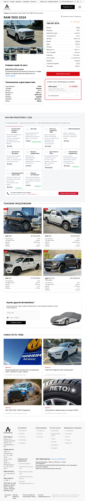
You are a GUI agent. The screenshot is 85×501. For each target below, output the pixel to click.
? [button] (57, 21)
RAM (78, 27)
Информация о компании (72, 428)
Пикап (77, 41)
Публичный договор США (26, 472)
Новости (6, 1)
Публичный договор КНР (26, 467)
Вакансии (18, 1)
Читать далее (10, 76)
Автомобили (22, 428)
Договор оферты (24, 463)
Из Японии (22, 440)
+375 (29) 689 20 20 (67, 1)
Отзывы (12, 1)
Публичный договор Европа (26, 477)
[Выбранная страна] (8, 317)
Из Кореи (22, 443)
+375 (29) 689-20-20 (31, 194)
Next (40, 33)
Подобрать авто (68, 7)
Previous (6, 33)
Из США (22, 434)
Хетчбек (54, 442)
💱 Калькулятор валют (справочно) (71, 16)
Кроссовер (55, 430)
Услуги (67, 437)
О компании (25, 1)
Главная (6, 13)
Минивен (54, 448)
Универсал (54, 445)
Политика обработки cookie (15, 496)
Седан (53, 439)
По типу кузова (55, 428)
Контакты (33, 1)
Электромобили (41, 428)
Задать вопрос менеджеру (68, 193)
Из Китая (22, 437)
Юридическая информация (22, 460)
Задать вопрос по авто (63, 74)
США (78, 63)
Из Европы (22, 430)
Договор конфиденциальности (26, 482)
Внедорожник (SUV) (55, 434)
